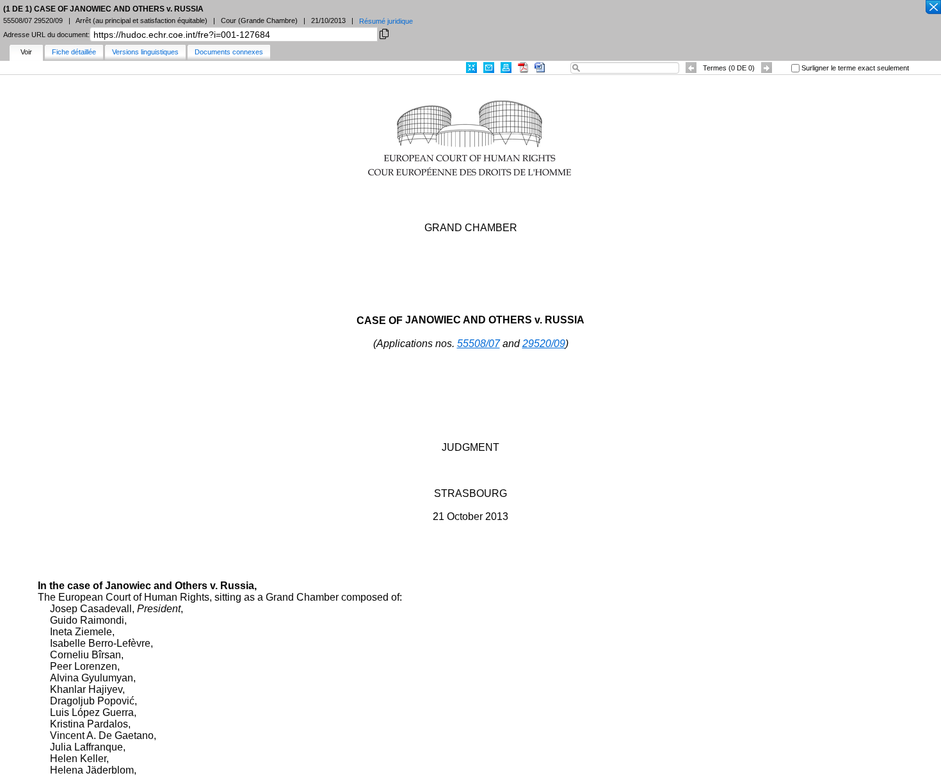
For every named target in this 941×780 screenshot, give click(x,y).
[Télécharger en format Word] (540, 67)
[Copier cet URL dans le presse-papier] (384, 33)
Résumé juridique (386, 21)
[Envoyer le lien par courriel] (488, 67)
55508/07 (478, 343)
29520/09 (543, 343)
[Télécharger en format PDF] (523, 67)
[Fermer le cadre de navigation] (932, 7)
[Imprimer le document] (506, 67)
